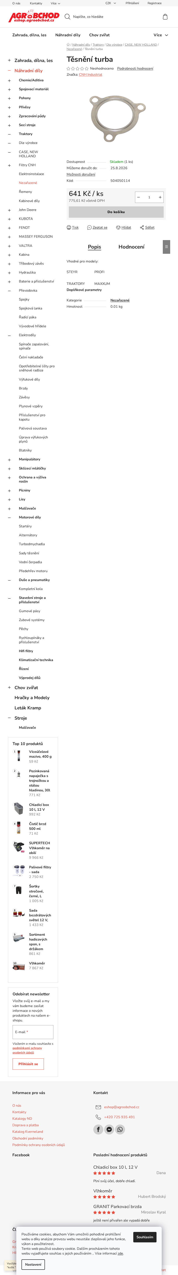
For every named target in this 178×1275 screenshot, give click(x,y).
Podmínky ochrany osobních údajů (38, 1145)
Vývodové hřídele (32, 326)
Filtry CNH (27, 165)
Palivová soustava (33, 428)
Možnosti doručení (81, 174)
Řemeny (25, 191)
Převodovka (28, 290)
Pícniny (24, 490)
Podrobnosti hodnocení (135, 68)
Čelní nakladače (31, 357)
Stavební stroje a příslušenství (32, 599)
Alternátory (28, 535)
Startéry (25, 526)
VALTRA (25, 245)
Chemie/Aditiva (31, 80)
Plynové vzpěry (31, 406)
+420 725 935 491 (119, 1117)
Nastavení (33, 1264)
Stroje (21, 718)
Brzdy (23, 388)
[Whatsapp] (120, 1130)
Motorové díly (30, 517)
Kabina (24, 254)
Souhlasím (145, 1237)
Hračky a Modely (32, 698)
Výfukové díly (29, 379)
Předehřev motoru (33, 571)
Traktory (25, 134)
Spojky (24, 299)
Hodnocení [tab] (131, 246)
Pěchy (23, 629)
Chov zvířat (26, 688)
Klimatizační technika (36, 660)
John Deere (27, 209)
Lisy (22, 499)
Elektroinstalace (31, 174)
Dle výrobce (28, 142)
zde (120, 1253)
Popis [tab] (94, 246)
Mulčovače (27, 508)
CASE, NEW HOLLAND (28, 154)
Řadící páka (27, 317)
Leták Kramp (28, 708)
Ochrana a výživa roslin (32, 479)
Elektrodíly (27, 335)
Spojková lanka (30, 308)
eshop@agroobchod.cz (121, 1107)
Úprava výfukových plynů (33, 439)
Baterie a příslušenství (36, 281)
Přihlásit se (28, 1064)
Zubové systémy (31, 620)
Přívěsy (24, 107)
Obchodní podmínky (27, 1138)
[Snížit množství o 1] (138, 197)
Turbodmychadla (32, 544)
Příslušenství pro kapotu (32, 417)
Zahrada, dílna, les (34, 60)
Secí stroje (27, 125)
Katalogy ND (22, 1118)
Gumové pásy (29, 611)
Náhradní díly (29, 71)
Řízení (24, 669)
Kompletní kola (31, 589)
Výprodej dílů (29, 677)
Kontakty (36, 3)
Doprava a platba (25, 1125)
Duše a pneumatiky (34, 580)
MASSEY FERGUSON (36, 236)
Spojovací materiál (34, 89)
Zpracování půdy (32, 116)
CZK (108, 3)
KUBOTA (26, 218)
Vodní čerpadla (30, 562)
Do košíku (116, 212)
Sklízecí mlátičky (32, 468)
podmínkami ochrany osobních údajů (27, 1050)
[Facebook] (98, 1130)
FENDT (24, 227)
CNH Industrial (90, 74)
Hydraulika (27, 272)
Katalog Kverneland (27, 1131)
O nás (16, 3)
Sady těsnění (29, 553)
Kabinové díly (29, 201)
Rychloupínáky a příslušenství (31, 639)
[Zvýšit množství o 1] (160, 197)
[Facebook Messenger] (109, 1130)
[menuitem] (29, 35)
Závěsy (24, 397)
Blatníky (25, 450)
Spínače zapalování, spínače (34, 346)
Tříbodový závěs (31, 263)
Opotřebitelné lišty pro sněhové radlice (37, 368)
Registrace (155, 3)
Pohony (25, 98)
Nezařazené (28, 182)
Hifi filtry (26, 651)
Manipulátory (29, 459)
